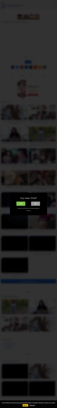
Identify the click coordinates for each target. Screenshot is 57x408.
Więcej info (32, 405)
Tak (21, 203)
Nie (36, 203)
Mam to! (25, 405)
